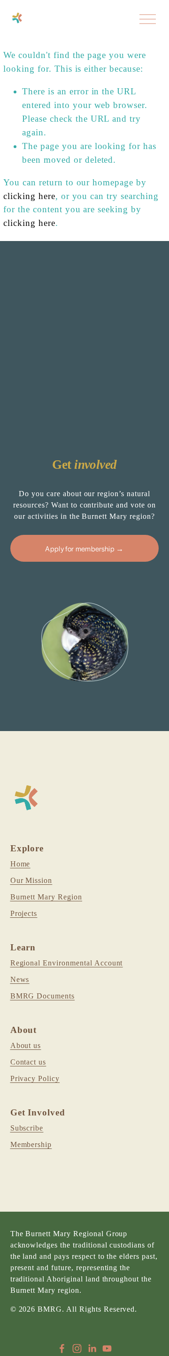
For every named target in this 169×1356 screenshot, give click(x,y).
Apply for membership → (84, 548)
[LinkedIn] (92, 1348)
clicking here (29, 196)
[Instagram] (77, 1348)
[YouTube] (107, 1348)
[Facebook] (62, 1348)
